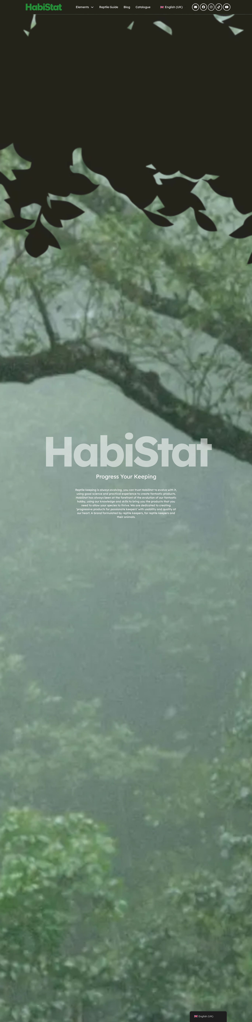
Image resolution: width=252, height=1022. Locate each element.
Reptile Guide (108, 7)
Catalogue (143, 7)
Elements (82, 7)
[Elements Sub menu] (92, 7)
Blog (127, 7)
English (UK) (173, 7)
